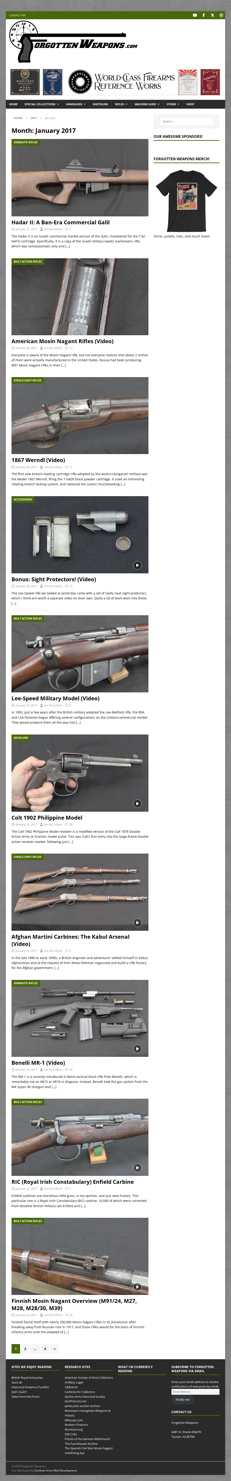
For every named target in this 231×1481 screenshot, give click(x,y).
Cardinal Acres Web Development (55, 1470)
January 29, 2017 (26, 467)
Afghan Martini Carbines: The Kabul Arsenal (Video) (70, 940)
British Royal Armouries (27, 1378)
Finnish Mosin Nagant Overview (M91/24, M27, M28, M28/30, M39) (74, 1304)
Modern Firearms (76, 1425)
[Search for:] (186, 121)
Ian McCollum (53, 229)
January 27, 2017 (26, 705)
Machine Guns (145, 104)
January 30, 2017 (26, 348)
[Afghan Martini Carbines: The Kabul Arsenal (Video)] (80, 892)
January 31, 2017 (26, 229)
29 (70, 1069)
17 (70, 467)
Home (13, 104)
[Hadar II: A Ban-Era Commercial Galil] (80, 177)
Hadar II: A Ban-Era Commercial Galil (61, 222)
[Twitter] (212, 15)
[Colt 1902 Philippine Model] (80, 773)
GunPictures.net (75, 1401)
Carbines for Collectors (80, 1392)
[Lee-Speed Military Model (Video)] (80, 653)
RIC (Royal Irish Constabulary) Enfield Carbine (73, 1181)
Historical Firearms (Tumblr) (30, 1387)
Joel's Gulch (19, 1392)
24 (70, 1315)
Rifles (119, 104)
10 (70, 586)
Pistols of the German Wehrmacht (87, 1439)
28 (70, 824)
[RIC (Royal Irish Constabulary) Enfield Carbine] (80, 1137)
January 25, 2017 (26, 951)
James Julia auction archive (82, 1406)
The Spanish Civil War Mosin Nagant (89, 1448)
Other (171, 104)
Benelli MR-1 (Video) (38, 1062)
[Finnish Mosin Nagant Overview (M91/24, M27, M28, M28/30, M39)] (80, 1256)
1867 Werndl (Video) (38, 460)
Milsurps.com (74, 1420)
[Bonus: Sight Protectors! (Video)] (80, 534)
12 (70, 348)
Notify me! (183, 1399)
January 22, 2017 (26, 1315)
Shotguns (100, 104)
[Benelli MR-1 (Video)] (80, 1018)
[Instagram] (221, 15)
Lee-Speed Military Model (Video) (55, 698)
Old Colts (71, 1434)
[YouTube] (195, 15)
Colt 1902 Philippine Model (47, 817)
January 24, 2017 (26, 1069)
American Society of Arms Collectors (89, 1378)
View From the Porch (25, 1397)
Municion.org (74, 1429)
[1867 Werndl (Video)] (80, 415)
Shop (190, 104)
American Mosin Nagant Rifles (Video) (62, 341)
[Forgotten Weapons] (73, 62)
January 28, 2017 (26, 586)
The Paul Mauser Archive (81, 1444)
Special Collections (40, 104)
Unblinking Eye (75, 1453)
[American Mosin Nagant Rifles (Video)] (80, 296)
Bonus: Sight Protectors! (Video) (54, 579)
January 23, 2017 (26, 1189)
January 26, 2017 (26, 824)
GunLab (17, 1382)
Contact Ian (17, 15)
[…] (67, 246)
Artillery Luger (74, 1382)
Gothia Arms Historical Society (85, 1397)
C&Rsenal (71, 1387)
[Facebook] (204, 15)
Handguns (74, 104)
